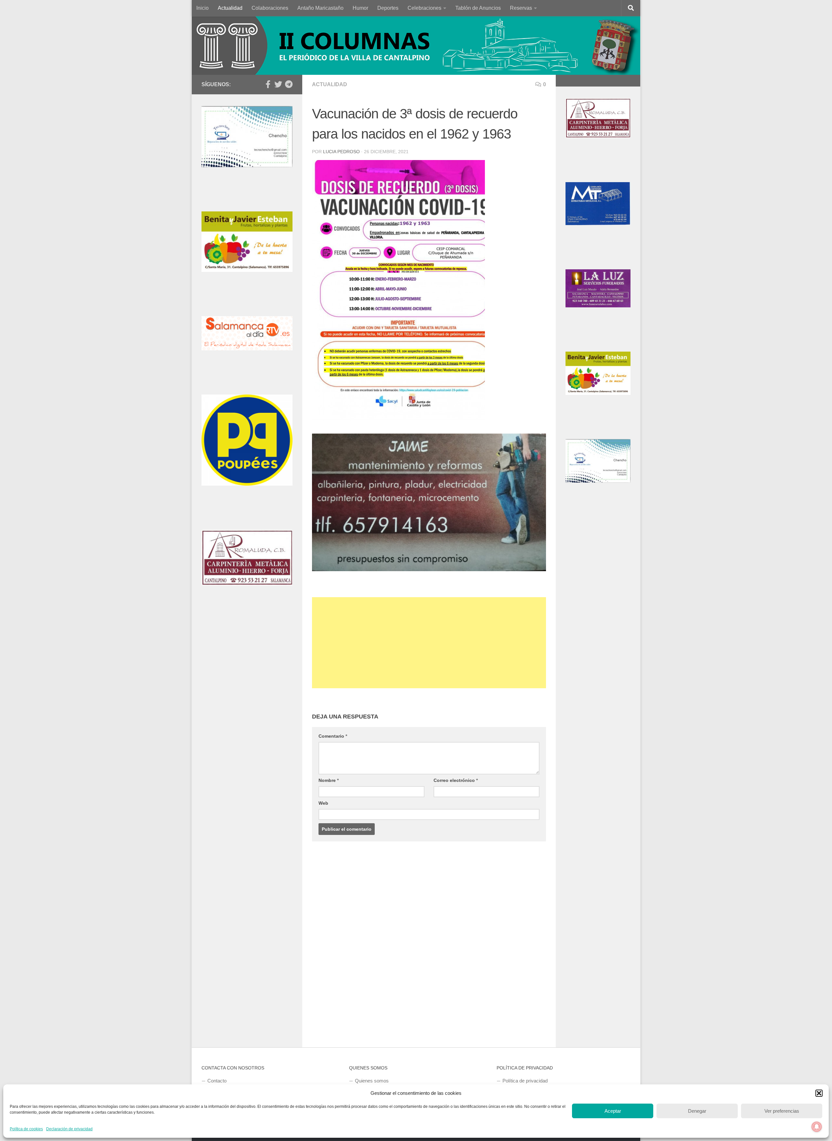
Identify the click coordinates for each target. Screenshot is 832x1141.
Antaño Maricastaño (320, 8)
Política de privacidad (525, 1080)
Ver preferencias (781, 1111)
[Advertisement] (429, 642)
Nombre (328, 780)
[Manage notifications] (817, 1126)
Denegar (697, 1111)
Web (323, 803)
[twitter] (278, 84)
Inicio (202, 8)
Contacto (217, 1080)
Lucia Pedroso (341, 151)
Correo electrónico (456, 780)
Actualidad (230, 8)
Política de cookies (26, 1129)
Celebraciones (424, 8)
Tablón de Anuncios (478, 8)
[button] (819, 1093)
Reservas (521, 8)
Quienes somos (372, 1080)
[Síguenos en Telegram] (288, 84)
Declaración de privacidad (69, 1129)
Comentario (332, 736)
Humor (360, 8)
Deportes (387, 8)
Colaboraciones (270, 8)
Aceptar (612, 1111)
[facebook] (268, 84)
